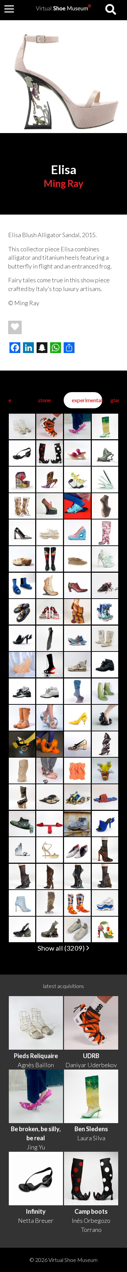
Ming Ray (63, 183)
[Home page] (63, 8)
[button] (9, 8)
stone (44, 400)
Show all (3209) (62, 948)
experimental (87, 400)
